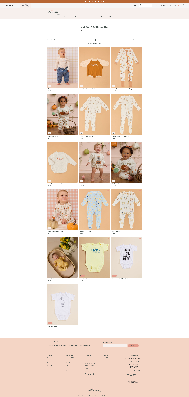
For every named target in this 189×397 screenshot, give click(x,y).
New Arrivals (62, 17)
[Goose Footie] (62, 257)
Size (55, 39)
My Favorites (49, 365)
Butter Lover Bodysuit (85, 279)
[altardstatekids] (25, 5)
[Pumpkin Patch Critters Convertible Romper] (126, 67)
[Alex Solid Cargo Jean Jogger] (62, 67)
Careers (105, 360)
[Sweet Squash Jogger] (62, 114)
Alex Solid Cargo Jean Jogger (54, 89)
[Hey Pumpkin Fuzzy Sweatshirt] (126, 162)
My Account (50, 355)
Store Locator (68, 368)
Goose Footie (51, 279)
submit (133, 345)
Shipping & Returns (70, 357)
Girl (70, 17)
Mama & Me (92, 17)
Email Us (86, 368)
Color (48, 39)
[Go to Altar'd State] (133, 358)
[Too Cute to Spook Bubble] (94, 162)
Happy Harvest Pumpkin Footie (55, 231)
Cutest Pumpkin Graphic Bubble (55, 184)
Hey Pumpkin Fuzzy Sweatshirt (119, 184)
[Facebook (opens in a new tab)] (88, 374)
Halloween (111, 17)
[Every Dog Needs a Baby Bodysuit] (126, 257)
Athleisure (102, 17)
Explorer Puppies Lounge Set (86, 136)
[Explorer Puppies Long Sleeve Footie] (126, 114)
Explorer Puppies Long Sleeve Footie (120, 136)
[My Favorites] (75, 48)
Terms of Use (81, 395)
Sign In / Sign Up (50, 357)
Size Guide (68, 365)
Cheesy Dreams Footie (85, 231)
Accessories (121, 17)
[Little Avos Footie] (126, 209)
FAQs (67, 360)
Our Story (106, 357)
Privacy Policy (89, 395)
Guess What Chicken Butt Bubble (88, 89)
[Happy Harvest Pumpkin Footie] (62, 209)
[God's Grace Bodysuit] (62, 304)
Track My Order (50, 368)
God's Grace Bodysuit (53, 326)
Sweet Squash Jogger (53, 136)
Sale (129, 17)
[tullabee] (94, 12)
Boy (76, 17)
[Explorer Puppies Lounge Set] (94, 114)
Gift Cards (68, 370)
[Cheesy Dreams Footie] (94, 209)
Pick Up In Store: (103, 40)
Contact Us (88, 355)
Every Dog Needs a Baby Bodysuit (120, 279)
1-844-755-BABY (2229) (89, 365)
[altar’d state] (12, 5)
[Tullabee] (94, 389)
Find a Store (110, 40)
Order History (49, 362)
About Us (106, 355)
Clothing (83, 17)
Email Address (107, 342)
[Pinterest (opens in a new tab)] (91, 374)
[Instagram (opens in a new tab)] (85, 374)
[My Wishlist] (157, 5)
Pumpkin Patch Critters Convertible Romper (122, 89)
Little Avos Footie (116, 231)
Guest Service (69, 355)
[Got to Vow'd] (133, 374)
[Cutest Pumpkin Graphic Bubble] (62, 162)
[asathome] (133, 366)
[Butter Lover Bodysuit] (94, 257)
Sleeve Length (65, 39)
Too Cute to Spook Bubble (86, 184)
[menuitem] (62, 17)
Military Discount (69, 362)
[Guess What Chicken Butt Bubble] (94, 67)
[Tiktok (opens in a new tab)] (93, 374)
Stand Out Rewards (51, 360)
